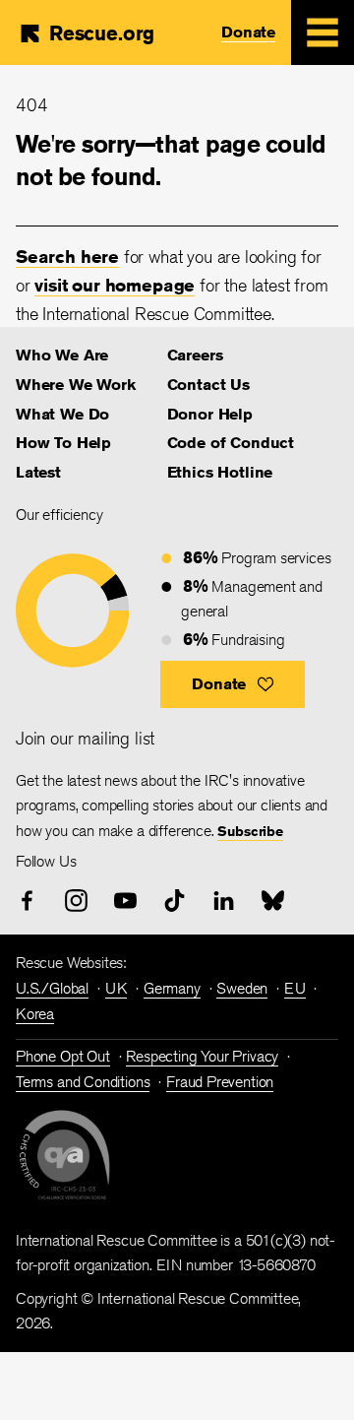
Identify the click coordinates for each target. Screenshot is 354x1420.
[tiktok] (174, 900)
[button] (232, 684)
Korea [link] (35, 1013)
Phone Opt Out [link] (63, 1056)
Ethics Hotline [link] (219, 472)
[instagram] (76, 900)
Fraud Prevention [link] (219, 1081)
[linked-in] (223, 900)
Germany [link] (172, 988)
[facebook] (27, 900)
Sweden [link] (241, 988)
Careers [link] (195, 355)
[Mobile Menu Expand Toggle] (322, 32)
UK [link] (116, 988)
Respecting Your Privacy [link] (202, 1056)
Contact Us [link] (208, 384)
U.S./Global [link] (52, 988)
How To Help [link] (63, 442)
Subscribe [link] (249, 831)
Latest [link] (38, 472)
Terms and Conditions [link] (82, 1081)
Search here (67, 256)
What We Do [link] (62, 414)
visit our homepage (114, 284)
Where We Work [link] (76, 384)
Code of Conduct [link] (230, 442)
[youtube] (125, 900)
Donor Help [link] (210, 414)
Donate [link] (248, 32)
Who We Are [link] (62, 355)
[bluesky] (273, 900)
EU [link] (295, 988)
